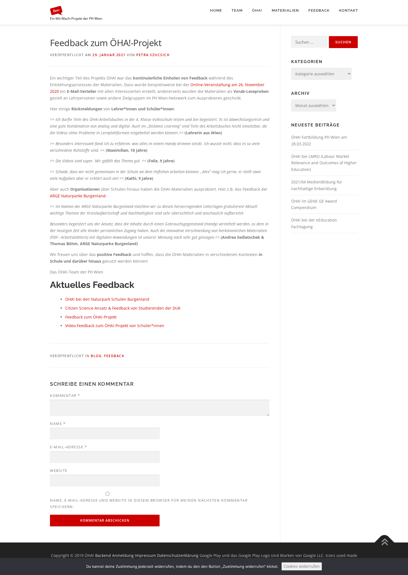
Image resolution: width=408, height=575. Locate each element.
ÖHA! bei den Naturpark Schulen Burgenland (107, 299)
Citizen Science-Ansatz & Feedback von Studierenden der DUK (123, 308)
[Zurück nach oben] (384, 542)
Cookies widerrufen (302, 566)
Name (58, 423)
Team (237, 10)
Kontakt (348, 10)
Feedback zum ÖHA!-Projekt (91, 317)
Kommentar (65, 395)
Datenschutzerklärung (177, 555)
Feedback (319, 10)
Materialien (285, 10)
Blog (96, 356)
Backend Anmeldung (114, 555)
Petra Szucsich (153, 55)
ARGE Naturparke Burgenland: (78, 195)
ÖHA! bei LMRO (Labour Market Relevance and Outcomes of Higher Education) (324, 163)
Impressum (145, 555)
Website (58, 470)
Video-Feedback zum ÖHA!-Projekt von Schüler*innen (114, 325)
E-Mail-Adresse (68, 446)
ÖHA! (257, 10)
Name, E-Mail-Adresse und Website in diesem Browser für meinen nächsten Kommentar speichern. (149, 503)
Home (216, 10)
